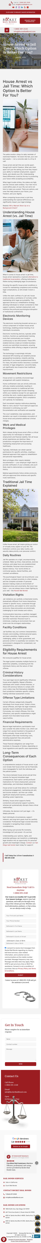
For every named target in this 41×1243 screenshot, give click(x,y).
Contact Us (11, 1076)
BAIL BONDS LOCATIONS (14, 1205)
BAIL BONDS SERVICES (13, 1178)
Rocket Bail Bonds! (21, 591)
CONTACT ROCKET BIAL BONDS (17, 1190)
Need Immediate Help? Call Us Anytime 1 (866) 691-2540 (20, 890)
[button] (6, 30)
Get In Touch (14, 1025)
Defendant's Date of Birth (15, 940)
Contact (29, 843)
